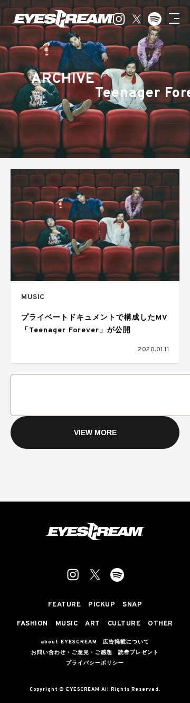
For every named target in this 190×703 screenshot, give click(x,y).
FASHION (32, 624)
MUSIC (33, 297)
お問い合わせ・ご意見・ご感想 (71, 653)
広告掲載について (126, 642)
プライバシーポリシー (95, 663)
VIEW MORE (95, 432)
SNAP (132, 605)
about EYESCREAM (69, 642)
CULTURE (124, 624)
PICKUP (101, 605)
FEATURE (64, 605)
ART (92, 624)
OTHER (160, 624)
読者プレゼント (138, 653)
